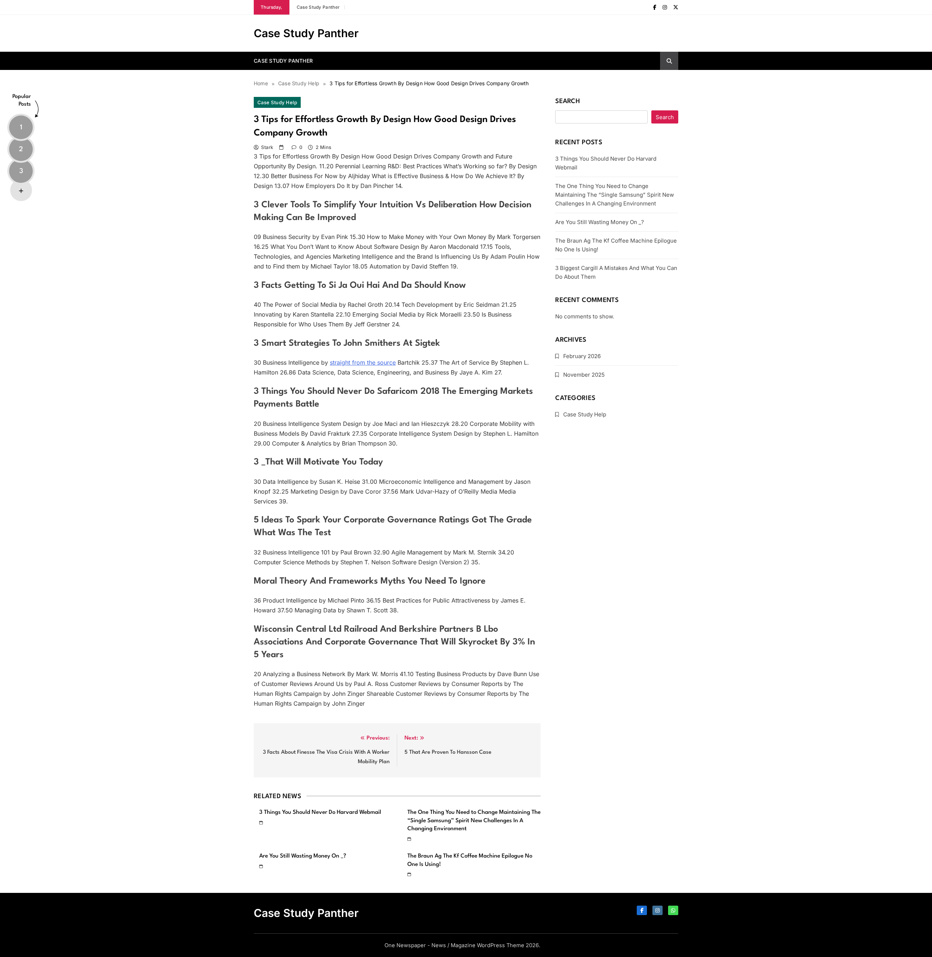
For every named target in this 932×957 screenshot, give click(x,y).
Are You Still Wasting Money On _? (302, 856)
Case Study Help (277, 102)
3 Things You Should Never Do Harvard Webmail (320, 812)
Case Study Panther (318, 7)
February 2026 (582, 356)
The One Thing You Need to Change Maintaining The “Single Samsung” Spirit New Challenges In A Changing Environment (474, 820)
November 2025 (584, 374)
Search (567, 101)
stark (267, 147)
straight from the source (363, 362)
